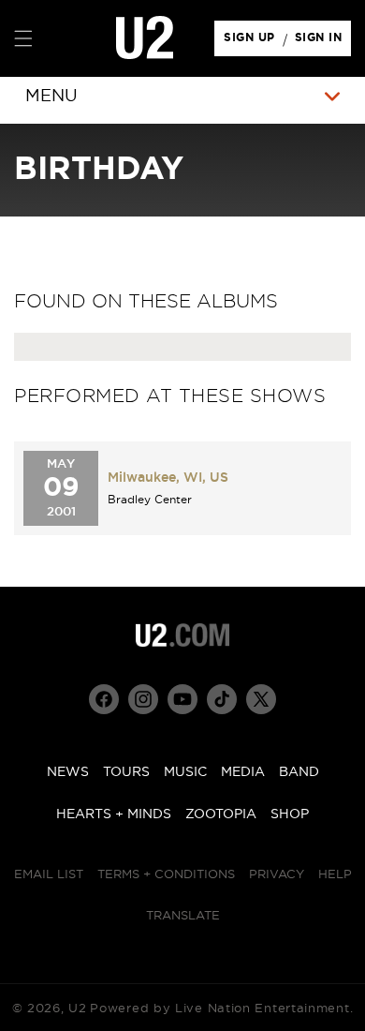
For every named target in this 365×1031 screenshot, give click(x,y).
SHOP (289, 814)
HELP (335, 875)
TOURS (126, 772)
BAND (299, 772)
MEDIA (243, 772)
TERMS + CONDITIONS (166, 875)
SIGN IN (323, 42)
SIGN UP (252, 42)
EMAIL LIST (48, 875)
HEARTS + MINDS (113, 814)
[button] (23, 38)
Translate (183, 916)
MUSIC (185, 772)
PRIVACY (276, 875)
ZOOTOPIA (220, 814)
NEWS (68, 772)
